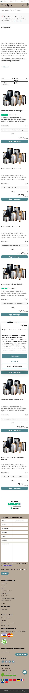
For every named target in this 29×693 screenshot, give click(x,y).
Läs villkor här (18, 21)
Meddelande (5, 544)
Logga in (3, 620)
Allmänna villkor (5, 625)
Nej (26, 569)
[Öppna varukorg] (26, 5)
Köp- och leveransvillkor (8, 623)
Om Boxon (4, 583)
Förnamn (4, 524)
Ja (22, 569)
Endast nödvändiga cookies (14, 366)
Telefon (4, 540)
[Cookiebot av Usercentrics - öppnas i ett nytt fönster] (20, 325)
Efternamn (5, 528)
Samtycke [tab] (4, 329)
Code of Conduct (6, 600)
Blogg (2, 588)
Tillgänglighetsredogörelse (8, 598)
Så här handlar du (6, 618)
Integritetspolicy (6, 593)
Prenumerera (21, 654)
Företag (4, 532)
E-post (4, 536)
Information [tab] (12, 329)
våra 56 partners (10, 337)
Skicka (4, 573)
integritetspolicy (7, 565)
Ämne (3, 521)
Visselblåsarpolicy (6, 591)
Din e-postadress (5, 652)
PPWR (3, 603)
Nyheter (3, 586)
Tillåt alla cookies (14, 356)
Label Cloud (4, 609)
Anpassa (13, 361)
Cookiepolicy (4, 596)
